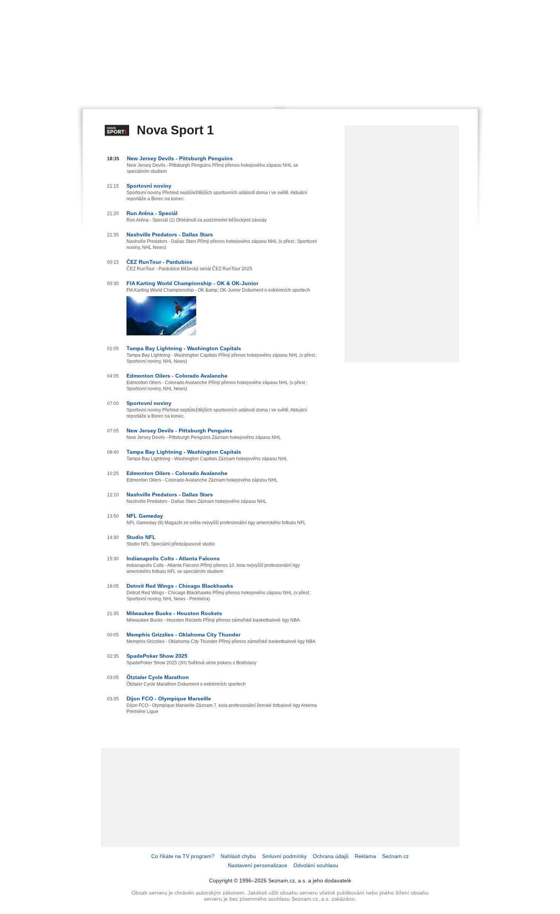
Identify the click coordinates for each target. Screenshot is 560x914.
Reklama (365, 856)
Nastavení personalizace (257, 865)
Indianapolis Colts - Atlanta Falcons (173, 558)
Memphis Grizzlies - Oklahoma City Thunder (183, 635)
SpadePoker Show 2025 (156, 656)
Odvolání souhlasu (315, 865)
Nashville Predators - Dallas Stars (169, 234)
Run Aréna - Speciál (152, 213)
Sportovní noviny (148, 186)
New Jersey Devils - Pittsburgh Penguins (180, 158)
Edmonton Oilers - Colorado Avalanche (176, 376)
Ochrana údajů (331, 856)
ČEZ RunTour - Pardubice (159, 262)
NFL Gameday (144, 516)
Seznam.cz (395, 856)
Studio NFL (141, 537)
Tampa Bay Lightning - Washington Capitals (183, 348)
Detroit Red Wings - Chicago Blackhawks (179, 586)
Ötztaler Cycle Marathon (157, 677)
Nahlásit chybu (238, 856)
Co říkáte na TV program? (182, 856)
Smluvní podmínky (284, 856)
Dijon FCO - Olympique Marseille (168, 698)
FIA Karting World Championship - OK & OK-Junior (192, 283)
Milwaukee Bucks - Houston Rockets (174, 613)
